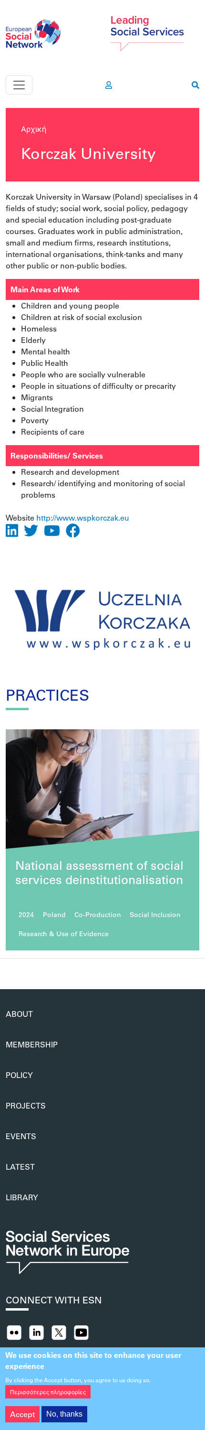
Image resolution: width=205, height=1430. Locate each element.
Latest (20, 1167)
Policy (19, 1075)
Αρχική (33, 129)
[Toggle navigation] (19, 85)
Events (21, 1136)
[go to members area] (108, 85)
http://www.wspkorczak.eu (82, 517)
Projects (26, 1105)
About (19, 1014)
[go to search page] (195, 85)
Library (22, 1197)
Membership (32, 1044)
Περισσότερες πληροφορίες (48, 1392)
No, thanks (64, 1414)
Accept (22, 1414)
